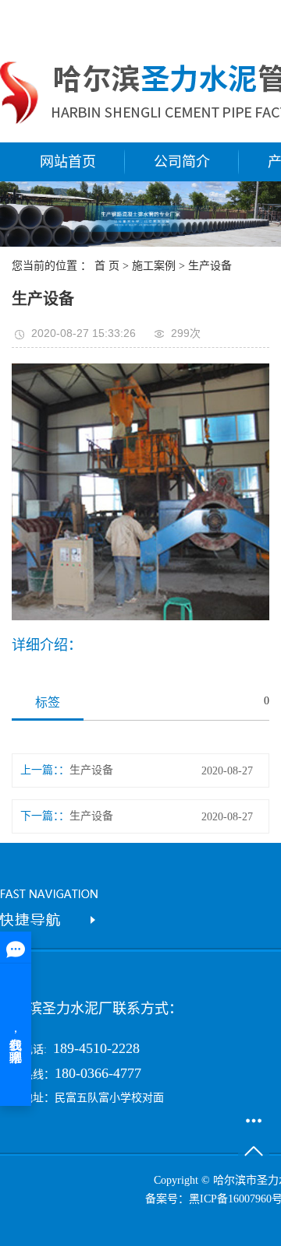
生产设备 (210, 266)
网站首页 (68, 162)
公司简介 (182, 162)
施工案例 (154, 266)
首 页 (106, 266)
